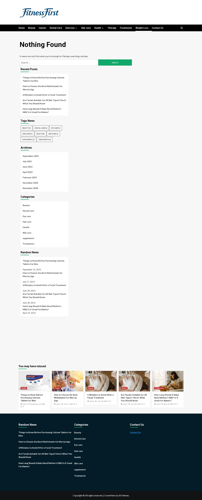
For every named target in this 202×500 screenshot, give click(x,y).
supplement (28, 139)
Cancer (42, 28)
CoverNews (110, 495)
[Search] (181, 28)
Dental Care (56, 28)
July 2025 (27, 161)
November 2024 (30, 188)
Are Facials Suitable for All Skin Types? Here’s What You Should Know (44, 102)
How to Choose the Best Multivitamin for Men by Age (42, 88)
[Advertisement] (44, 339)
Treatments (126, 28)
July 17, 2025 (68, 404)
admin (25, 404)
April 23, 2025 (168, 404)
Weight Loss (141, 28)
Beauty (31, 28)
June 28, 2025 (102, 401)
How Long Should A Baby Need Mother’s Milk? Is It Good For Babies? (42, 110)
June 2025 (28, 166)
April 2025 (28, 172)
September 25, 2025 (37, 404)
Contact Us (157, 28)
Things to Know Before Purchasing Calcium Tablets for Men (43, 79)
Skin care (53, 134)
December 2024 (30, 183)
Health (97, 28)
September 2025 (31, 156)
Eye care (55, 128)
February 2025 (30, 177)
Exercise (70, 28)
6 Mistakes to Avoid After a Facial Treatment (44, 95)
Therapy (112, 28)
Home (22, 28)
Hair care (86, 28)
